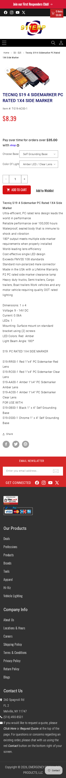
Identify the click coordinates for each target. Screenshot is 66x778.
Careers (8, 636)
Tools (7, 571)
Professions (10, 546)
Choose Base (11, 154)
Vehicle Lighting (13, 595)
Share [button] (9, 434)
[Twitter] (15, 444)
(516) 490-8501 (13, 717)
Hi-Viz (7, 587)
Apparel (8, 579)
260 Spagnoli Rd (14, 700)
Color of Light (11, 164)
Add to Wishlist (45, 190)
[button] (56, 13)
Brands (8, 563)
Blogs (7, 677)
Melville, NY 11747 (15, 711)
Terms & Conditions (15, 652)
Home (6, 52)
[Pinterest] (25, 444)
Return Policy (11, 669)
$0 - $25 (17, 52)
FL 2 (6, 705)
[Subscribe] (56, 471)
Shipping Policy (13, 644)
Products (9, 555)
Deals (7, 538)
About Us (9, 619)
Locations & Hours (14, 628)
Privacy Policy (12, 660)
